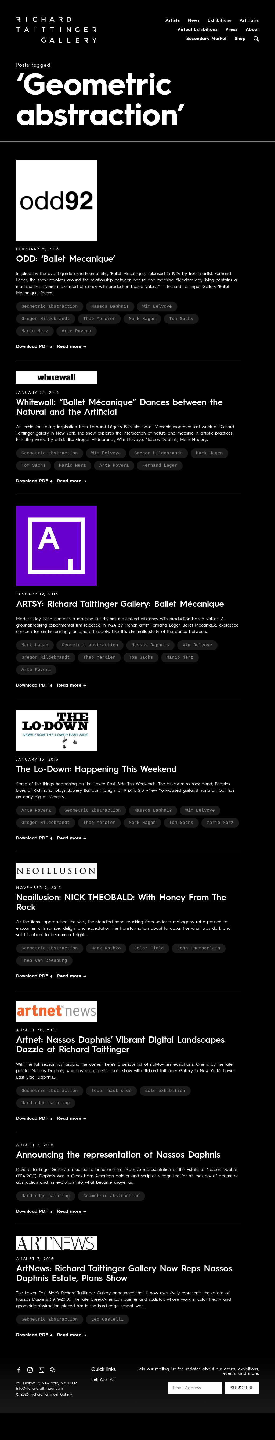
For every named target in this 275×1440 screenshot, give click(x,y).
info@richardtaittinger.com (39, 1388)
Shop (240, 39)
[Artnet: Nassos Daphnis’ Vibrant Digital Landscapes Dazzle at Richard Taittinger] (56, 1011)
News (194, 20)
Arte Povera (76, 331)
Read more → (71, 347)
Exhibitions (219, 20)
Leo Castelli (107, 1319)
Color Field (149, 948)
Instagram (30, 1370)
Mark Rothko (106, 948)
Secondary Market (206, 39)
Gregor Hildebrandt (45, 318)
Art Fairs (249, 20)
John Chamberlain (198, 948)
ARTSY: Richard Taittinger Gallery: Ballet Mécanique (120, 604)
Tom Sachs (181, 318)
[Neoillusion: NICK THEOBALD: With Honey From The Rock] (56, 871)
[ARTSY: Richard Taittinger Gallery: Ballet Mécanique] (56, 546)
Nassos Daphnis (110, 306)
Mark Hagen (142, 318)
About (252, 30)
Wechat (52, 1370)
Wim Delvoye (157, 306)
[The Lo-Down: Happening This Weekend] (56, 730)
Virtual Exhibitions (197, 30)
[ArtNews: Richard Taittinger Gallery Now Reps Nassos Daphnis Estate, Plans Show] (56, 1243)
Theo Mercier (99, 318)
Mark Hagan (34, 645)
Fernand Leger (159, 465)
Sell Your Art (103, 1380)
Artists (172, 20)
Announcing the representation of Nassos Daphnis (118, 1155)
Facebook (18, 1370)
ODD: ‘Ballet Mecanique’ (65, 259)
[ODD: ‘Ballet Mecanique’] (56, 200)
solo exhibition (165, 1090)
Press (231, 30)
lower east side (111, 1090)
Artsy (41, 1370)
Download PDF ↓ (34, 347)
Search (256, 39)
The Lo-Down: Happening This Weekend (96, 770)
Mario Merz (34, 331)
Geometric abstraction (49, 306)
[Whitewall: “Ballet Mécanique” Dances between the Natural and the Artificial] (56, 377)
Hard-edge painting (45, 1103)
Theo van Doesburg (44, 960)
